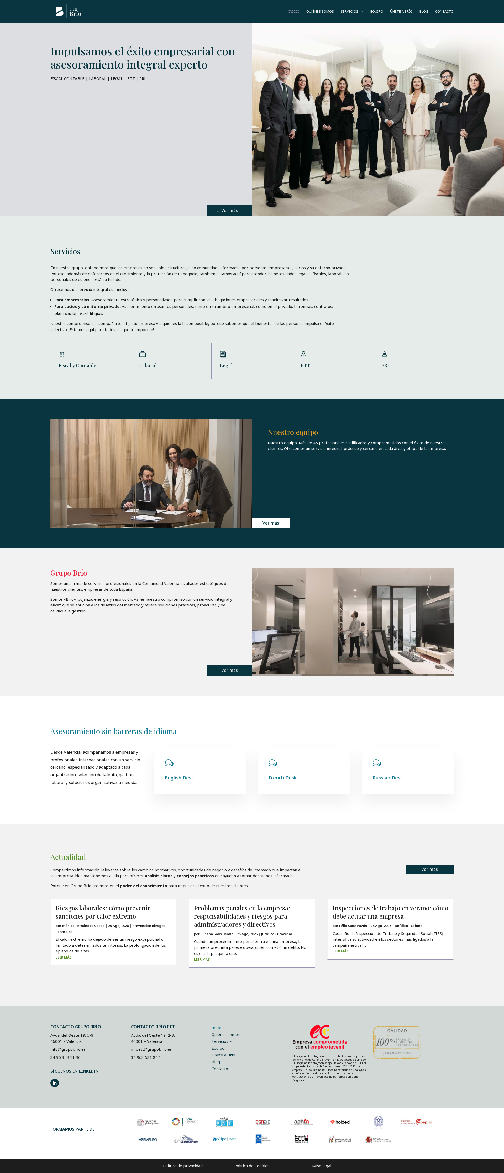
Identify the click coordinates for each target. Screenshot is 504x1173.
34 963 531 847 (145, 1057)
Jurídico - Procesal (276, 933)
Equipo (376, 11)
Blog (423, 11)
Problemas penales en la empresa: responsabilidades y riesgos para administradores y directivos (242, 916)
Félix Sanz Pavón (353, 925)
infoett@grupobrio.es (151, 1049)
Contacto (444, 11)
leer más (64, 957)
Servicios (349, 11)
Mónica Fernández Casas (83, 925)
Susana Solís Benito (217, 933)
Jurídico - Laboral (409, 925)
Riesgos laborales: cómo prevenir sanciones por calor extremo (103, 912)
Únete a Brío (401, 11)
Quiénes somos (320, 11)
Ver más (229, 210)
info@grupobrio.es (68, 1049)
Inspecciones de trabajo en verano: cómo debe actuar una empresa (390, 912)
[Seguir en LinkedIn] (54, 1083)
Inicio (294, 11)
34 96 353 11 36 (65, 1057)
